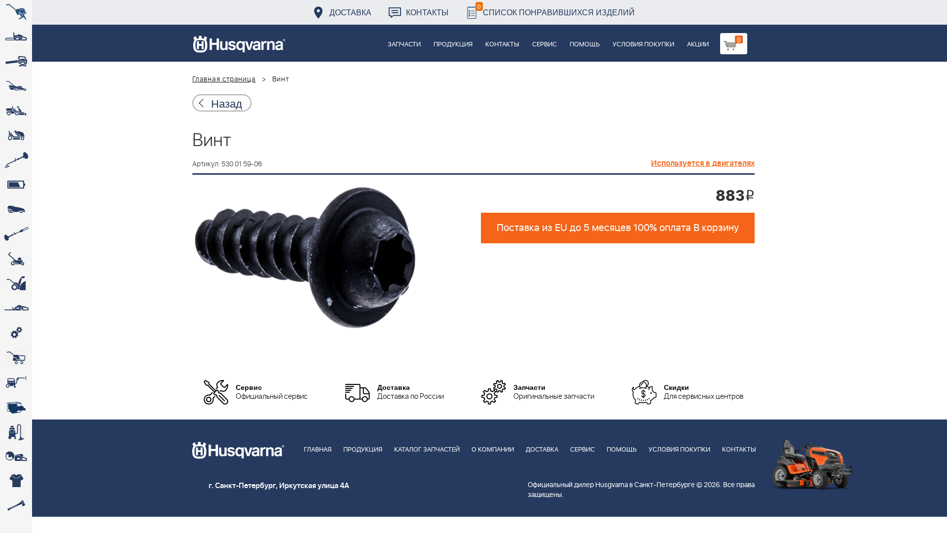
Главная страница (224, 79)
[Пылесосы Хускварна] (16, 431)
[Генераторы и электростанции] (16, 357)
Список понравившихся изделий (556, 9)
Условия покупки (643, 44)
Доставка (350, 12)
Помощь (585, 44)
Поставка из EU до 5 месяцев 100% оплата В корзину (618, 228)
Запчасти (404, 44)
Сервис (544, 44)
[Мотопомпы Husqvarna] (16, 407)
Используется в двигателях (703, 163)
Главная (317, 450)
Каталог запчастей (427, 450)
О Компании (493, 450)
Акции (698, 44)
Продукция (453, 44)
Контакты (427, 12)
